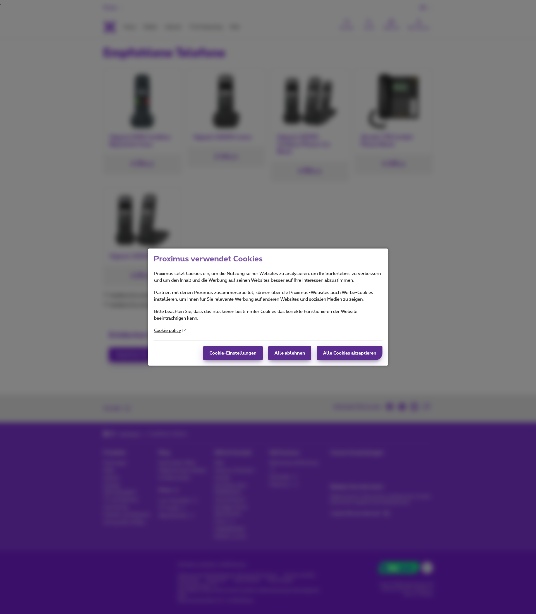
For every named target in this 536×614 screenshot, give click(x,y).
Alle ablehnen (289, 353)
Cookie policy (167, 330)
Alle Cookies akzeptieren (349, 353)
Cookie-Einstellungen (233, 353)
